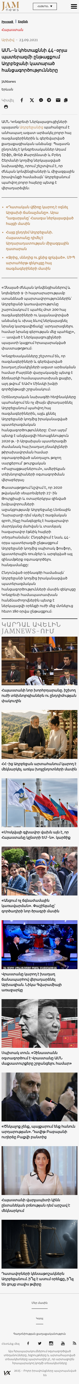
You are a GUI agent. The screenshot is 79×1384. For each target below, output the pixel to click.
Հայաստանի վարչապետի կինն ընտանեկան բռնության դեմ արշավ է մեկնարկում (36, 1205)
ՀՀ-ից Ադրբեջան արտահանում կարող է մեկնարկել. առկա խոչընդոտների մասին (39, 766)
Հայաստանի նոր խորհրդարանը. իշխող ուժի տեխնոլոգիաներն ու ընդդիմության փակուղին (39, 695)
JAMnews (9, 82)
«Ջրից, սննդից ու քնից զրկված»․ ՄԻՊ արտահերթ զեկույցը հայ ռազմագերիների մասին (40, 263)
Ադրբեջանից (31, 127)
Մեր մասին (40, 1302)
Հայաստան (12, 29)
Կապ (39, 1318)
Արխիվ (10, 40)
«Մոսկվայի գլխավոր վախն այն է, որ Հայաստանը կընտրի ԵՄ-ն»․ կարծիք (36, 835)
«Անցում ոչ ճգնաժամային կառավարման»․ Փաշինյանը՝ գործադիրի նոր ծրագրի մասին (30, 905)
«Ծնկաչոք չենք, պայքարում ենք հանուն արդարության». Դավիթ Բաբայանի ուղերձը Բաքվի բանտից (38, 1131)
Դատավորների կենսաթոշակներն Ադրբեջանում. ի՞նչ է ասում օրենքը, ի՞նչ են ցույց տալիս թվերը (38, 1278)
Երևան (7, 89)
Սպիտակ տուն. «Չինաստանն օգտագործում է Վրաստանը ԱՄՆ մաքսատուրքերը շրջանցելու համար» (37, 1057)
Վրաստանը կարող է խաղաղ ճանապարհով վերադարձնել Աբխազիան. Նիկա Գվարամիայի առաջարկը (32, 982)
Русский (8, 21)
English (23, 21)
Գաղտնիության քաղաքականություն (39, 1333)
